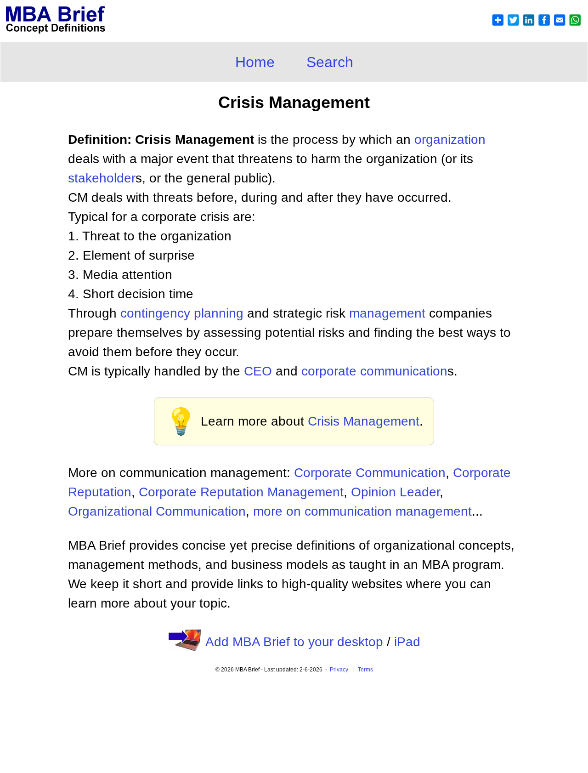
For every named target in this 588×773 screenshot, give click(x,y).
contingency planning (181, 313)
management (387, 313)
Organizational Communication (157, 511)
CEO (258, 371)
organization (450, 139)
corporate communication (374, 371)
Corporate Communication (370, 473)
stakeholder (102, 178)
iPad (407, 642)
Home (255, 62)
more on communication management (362, 511)
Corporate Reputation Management (241, 492)
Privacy (339, 669)
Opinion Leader (395, 492)
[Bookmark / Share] (536, 24)
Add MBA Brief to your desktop (294, 642)
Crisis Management (363, 421)
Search (329, 62)
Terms (365, 669)
